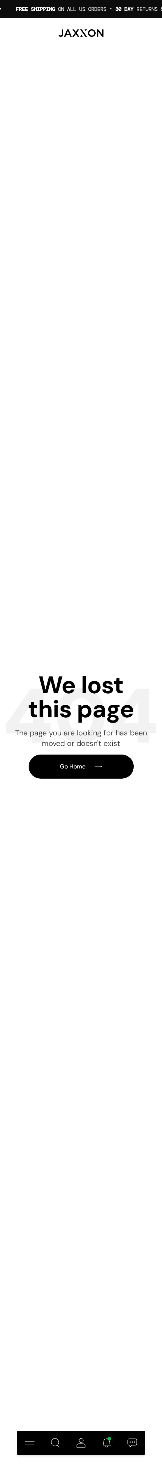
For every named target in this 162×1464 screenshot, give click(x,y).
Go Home (73, 766)
